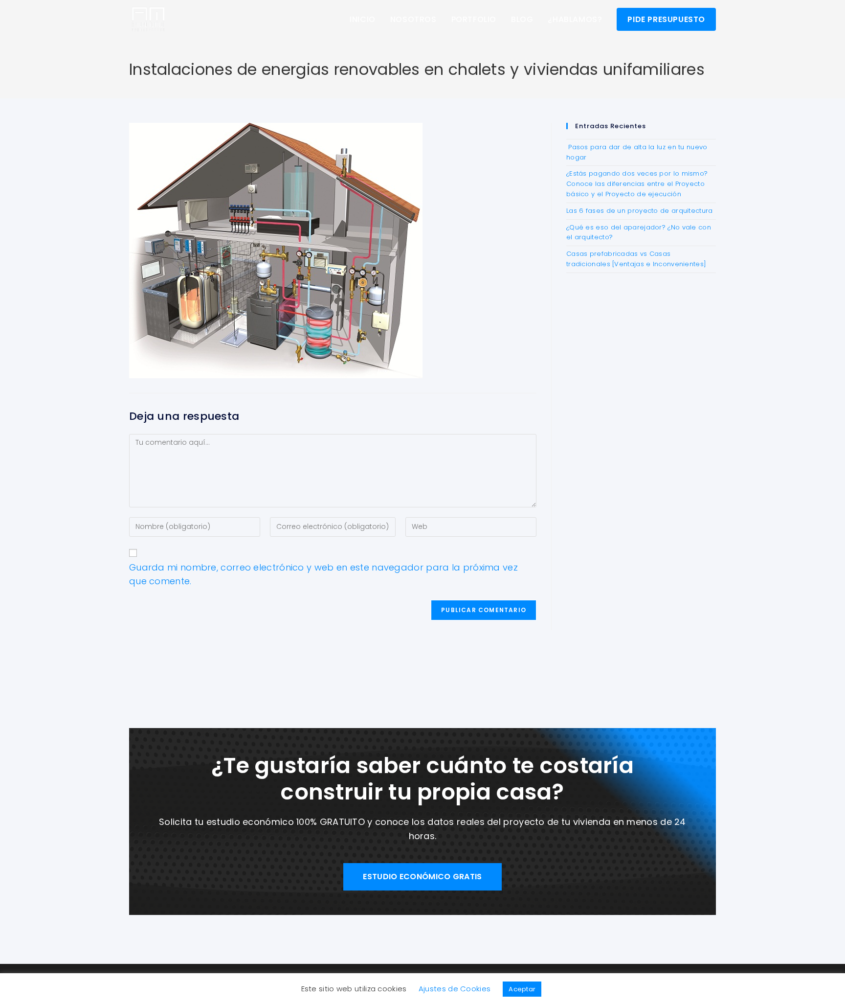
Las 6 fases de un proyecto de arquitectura (639, 210)
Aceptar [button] (522, 989)
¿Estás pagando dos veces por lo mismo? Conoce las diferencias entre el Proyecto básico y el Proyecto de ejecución (637, 184)
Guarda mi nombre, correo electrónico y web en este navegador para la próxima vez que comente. (323, 574)
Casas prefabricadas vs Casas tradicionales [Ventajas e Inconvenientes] (636, 259)
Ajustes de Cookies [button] (454, 988)
